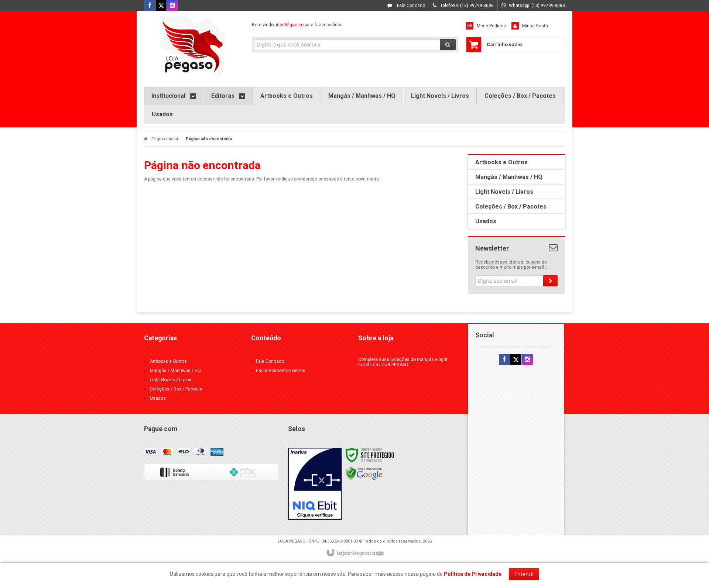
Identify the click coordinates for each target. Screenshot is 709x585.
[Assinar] (550, 280)
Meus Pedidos (491, 25)
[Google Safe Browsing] (364, 473)
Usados (158, 398)
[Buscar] (448, 44)
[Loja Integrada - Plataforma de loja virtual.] (354, 553)
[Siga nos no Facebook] (149, 5)
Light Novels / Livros (170, 379)
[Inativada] (315, 484)
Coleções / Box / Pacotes (176, 389)
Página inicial (164, 139)
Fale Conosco (410, 5)
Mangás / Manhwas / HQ (175, 370)
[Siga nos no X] (161, 5)
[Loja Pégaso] (192, 47)
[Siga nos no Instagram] (172, 5)
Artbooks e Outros (168, 361)
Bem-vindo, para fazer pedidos (297, 24)
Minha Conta (535, 25)
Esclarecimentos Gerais (280, 370)
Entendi (524, 574)
